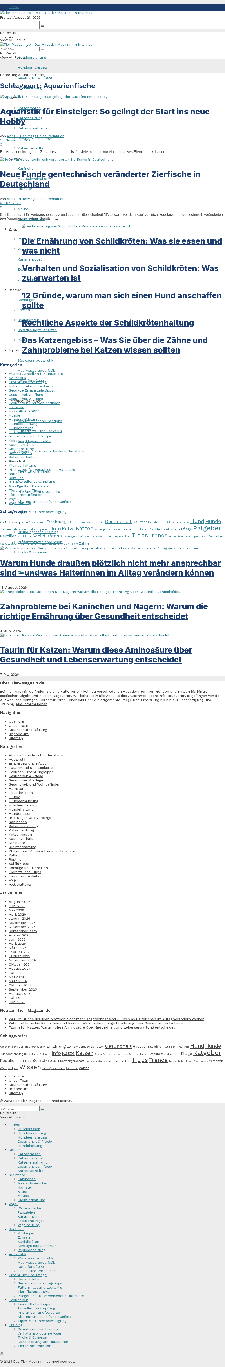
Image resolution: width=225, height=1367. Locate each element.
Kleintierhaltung (22, 465)
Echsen (24, 1237)
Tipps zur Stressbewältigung (42, 512)
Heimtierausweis (179, 522)
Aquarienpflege (31, 1266)
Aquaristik (17, 378)
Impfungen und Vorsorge (30, 436)
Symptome (104, 536)
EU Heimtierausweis (80, 522)
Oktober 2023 (20, 985)
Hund (197, 521)
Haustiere (154, 522)
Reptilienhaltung (31, 1250)
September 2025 (23, 931)
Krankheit (156, 529)
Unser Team (19, 725)
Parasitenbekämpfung (36, 481)
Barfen (23, 522)
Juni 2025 (17, 939)
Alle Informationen (31, 704)
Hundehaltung (21, 428)
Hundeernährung (32, 67)
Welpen (13, 543)
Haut (165, 522)
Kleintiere (17, 461)
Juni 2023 (17, 1002)
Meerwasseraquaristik (36, 370)
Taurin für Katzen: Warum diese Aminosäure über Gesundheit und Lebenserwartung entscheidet (96, 654)
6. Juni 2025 (10, 203)
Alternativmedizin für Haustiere (45, 502)
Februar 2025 (20, 952)
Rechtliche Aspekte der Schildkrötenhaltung (108, 322)
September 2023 (23, 989)
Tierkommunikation (25, 495)
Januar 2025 (19, 956)
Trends (158, 535)
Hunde (13, 37)
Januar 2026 (19, 918)
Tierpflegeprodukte (34, 441)
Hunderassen (20, 432)
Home (14, 7)
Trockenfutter (177, 536)
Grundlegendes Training (38, 1329)
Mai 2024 (16, 977)
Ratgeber (207, 528)
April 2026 (17, 914)
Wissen (30, 542)
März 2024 (18, 981)
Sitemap (16, 738)
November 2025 (22, 927)
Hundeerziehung (32, 57)
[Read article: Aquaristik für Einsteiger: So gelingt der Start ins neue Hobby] (112, 97)
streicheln (91, 536)
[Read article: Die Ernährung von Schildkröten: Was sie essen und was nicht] (123, 226)
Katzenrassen (20, 453)
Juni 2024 (17, 973)
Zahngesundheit (53, 543)
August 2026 (19, 902)
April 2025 (17, 943)
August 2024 (20, 968)
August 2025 (19, 935)
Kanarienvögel (30, 259)
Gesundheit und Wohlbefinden (34, 403)
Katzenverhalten (31, 148)
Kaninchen (27, 168)
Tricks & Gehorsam (34, 552)
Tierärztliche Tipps (25, 490)
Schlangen (26, 1233)
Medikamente (172, 529)
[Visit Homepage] (46, 13)
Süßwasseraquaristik (35, 360)
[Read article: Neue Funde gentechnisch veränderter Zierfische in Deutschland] (112, 159)
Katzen (84, 528)
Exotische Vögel (31, 1221)
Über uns (17, 721)
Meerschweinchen (33, 1183)
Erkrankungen (37, 522)
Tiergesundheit (121, 536)
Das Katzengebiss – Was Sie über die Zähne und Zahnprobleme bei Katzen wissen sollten (115, 345)
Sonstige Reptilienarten (37, 330)
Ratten (14, 474)
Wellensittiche (29, 1208)
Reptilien (15, 289)
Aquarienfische (31, 75)
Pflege (186, 529)
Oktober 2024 (20, 964)
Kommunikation (138, 529)
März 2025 (18, 948)
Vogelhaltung (20, 503)
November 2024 (22, 960)
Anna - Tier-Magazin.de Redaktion (35, 136)
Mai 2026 (16, 910)
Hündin (46, 529)
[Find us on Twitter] (2, 1354)
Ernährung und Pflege (28, 382)
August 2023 (19, 993)
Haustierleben (21, 411)
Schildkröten (19, 482)
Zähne (84, 543)
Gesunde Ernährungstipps (40, 421)
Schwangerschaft (72, 536)
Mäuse (23, 209)
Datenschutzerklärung (28, 730)
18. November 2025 (16, 140)
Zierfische (72, 543)
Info (56, 529)
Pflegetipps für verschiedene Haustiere (51, 451)
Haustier (140, 522)
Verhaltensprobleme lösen (40, 1333)
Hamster (16, 407)
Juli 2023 (16, 998)
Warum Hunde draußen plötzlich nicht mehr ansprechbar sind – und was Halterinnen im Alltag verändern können (110, 567)
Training (16, 1325)
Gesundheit (118, 521)
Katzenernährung (32, 128)
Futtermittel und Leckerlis (40, 431)
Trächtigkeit (192, 536)
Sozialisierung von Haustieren (43, 1342)
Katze (68, 528)
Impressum (19, 734)
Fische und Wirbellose (36, 1271)
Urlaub (204, 536)
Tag (14, 75)
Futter (100, 522)
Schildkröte (24, 536)
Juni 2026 (17, 906)
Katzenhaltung (30, 118)
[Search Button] (42, 26)
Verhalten (216, 536)
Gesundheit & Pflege (35, 78)
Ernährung (56, 522)
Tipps (140, 535)
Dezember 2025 (22, 923)
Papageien (26, 1212)
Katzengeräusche (104, 529)
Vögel (13, 499)
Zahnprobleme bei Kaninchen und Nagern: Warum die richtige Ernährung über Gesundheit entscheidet (104, 611)
